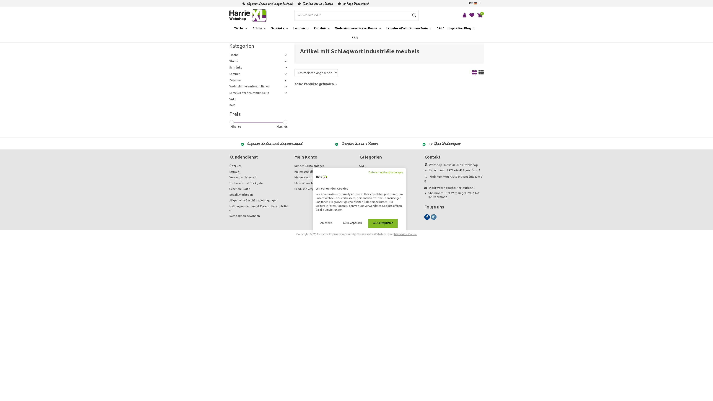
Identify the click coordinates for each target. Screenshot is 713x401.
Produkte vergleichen (309, 189)
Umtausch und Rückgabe (246, 183)
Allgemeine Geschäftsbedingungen (253, 200)
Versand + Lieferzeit (243, 177)
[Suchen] (414, 15)
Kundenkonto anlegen (309, 166)
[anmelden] (464, 16)
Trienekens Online (405, 235)
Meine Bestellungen (308, 172)
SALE (362, 166)
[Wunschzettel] (471, 15)
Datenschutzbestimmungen (386, 173)
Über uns (235, 166)
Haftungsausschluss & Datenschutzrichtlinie (259, 208)
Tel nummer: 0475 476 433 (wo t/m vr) (454, 170)
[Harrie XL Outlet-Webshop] (247, 15)
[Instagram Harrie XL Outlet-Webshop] (434, 217)
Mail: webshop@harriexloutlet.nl (452, 188)
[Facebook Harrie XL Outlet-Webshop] (427, 217)
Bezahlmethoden (241, 195)
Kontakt (234, 172)
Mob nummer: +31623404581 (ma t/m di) (453, 179)
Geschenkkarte (239, 189)
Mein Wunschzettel (307, 183)
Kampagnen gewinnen (244, 216)
